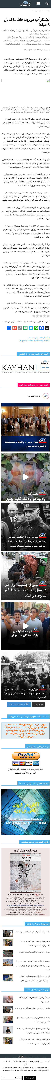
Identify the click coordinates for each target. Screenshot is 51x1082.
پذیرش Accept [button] (30, 1078)
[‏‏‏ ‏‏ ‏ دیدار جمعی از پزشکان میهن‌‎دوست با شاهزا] (25, 427)
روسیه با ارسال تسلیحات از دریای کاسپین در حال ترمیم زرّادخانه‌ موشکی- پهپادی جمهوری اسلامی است (32, 966)
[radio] (48, 316)
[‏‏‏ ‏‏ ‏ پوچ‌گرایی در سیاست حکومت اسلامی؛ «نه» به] (25, 675)
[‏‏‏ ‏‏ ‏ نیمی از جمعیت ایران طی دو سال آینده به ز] (25, 576)
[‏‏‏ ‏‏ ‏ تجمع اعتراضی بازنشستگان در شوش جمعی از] (25, 626)
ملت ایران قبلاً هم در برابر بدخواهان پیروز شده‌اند (32, 931)
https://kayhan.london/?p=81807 (35, 341)
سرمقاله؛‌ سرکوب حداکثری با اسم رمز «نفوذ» (34, 952)
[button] (47, 4)
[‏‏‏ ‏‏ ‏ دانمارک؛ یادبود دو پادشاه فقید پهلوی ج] (25, 477)
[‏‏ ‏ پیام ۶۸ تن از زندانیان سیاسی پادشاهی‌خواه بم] (25, 527)
